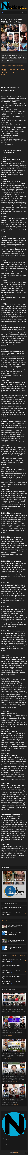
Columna (11, 17)
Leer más (11, 1012)
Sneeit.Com (16, 1152)
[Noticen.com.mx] (14, 9)
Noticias (6, 17)
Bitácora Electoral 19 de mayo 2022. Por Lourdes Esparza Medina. (12, 66)
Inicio (2, 17)
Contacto (8, 1144)
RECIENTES (5, 920)
